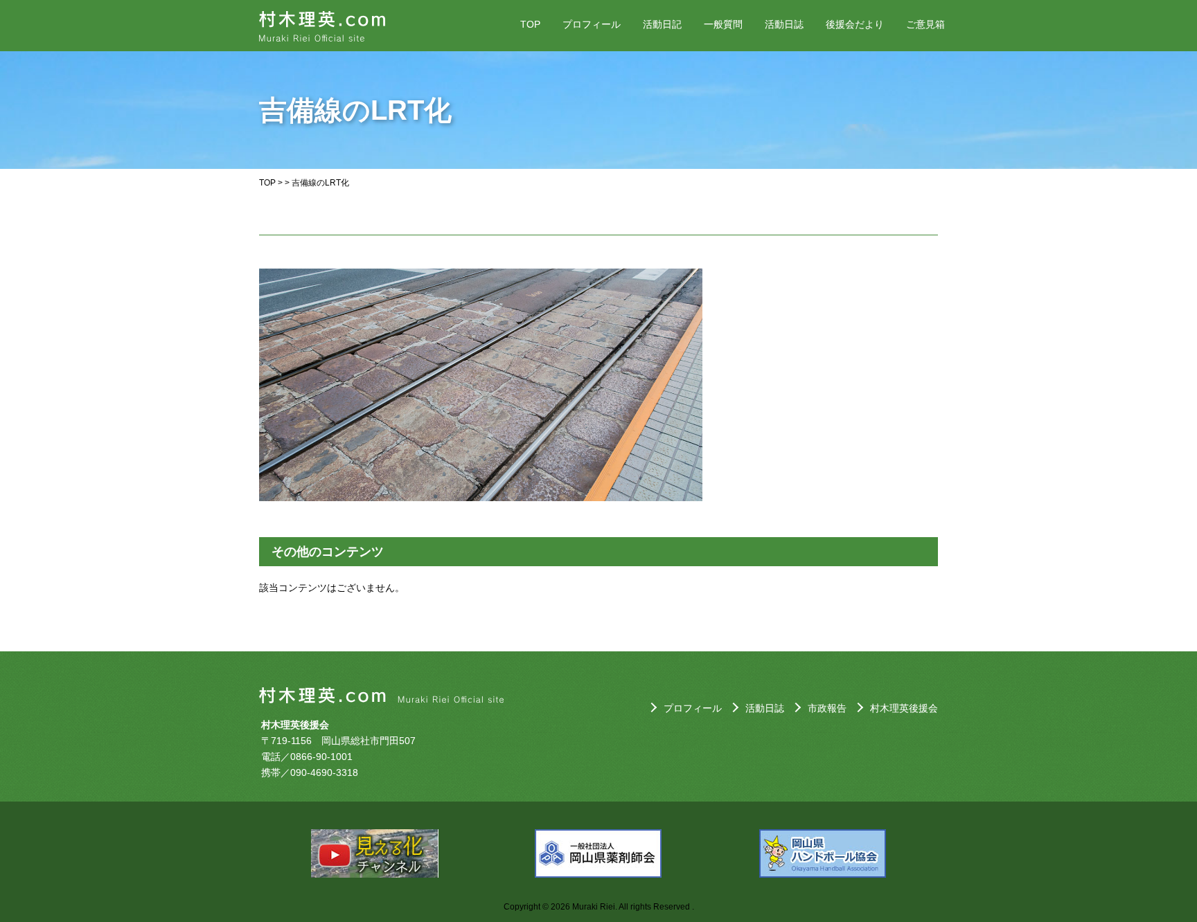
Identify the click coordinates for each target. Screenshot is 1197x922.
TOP (530, 24)
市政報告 (827, 708)
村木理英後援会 (904, 708)
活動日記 (662, 24)
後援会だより (855, 24)
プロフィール (591, 24)
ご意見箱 (925, 24)
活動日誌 (784, 24)
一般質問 (723, 24)
